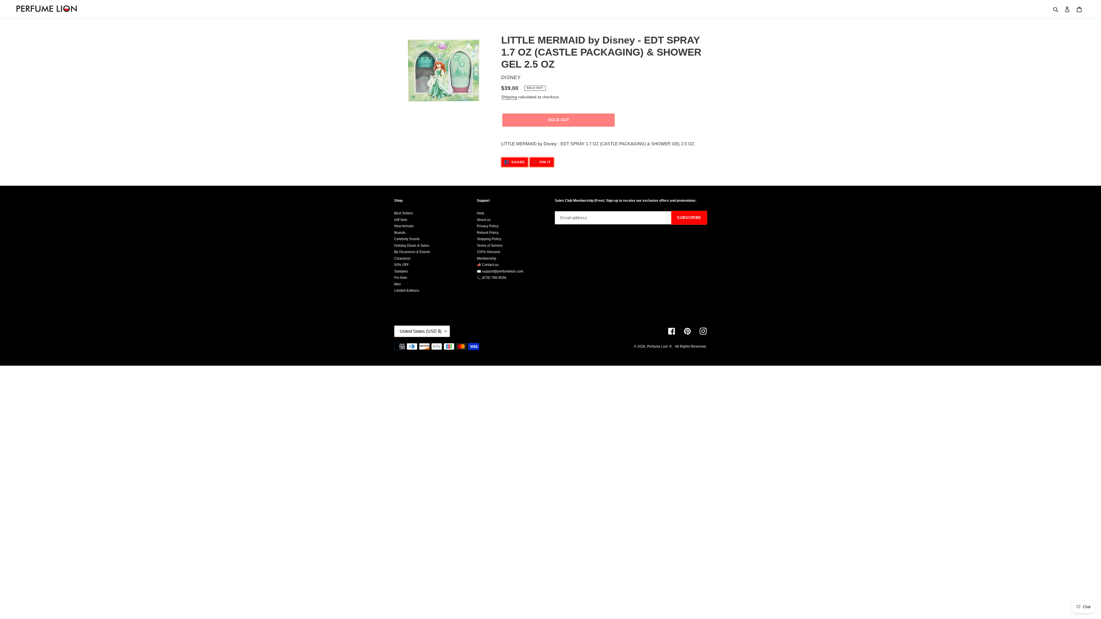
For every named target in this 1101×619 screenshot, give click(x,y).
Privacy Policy (488, 226)
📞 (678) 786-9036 (491, 278)
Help (480, 213)
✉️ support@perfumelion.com (500, 271)
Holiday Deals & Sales (411, 246)
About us (484, 220)
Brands (399, 233)
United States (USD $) (421, 331)
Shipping (509, 97)
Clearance (402, 258)
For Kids (400, 278)
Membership (486, 258)
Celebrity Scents (407, 239)
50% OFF (401, 265)
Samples (401, 271)
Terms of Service (490, 246)
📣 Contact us (488, 265)
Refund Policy (488, 233)
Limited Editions (406, 291)
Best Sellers (403, 213)
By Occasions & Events (412, 252)
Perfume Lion (657, 346)
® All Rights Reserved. (688, 346)
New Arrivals (404, 226)
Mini (397, 284)
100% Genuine (488, 252)
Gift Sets (400, 220)
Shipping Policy (489, 239)
